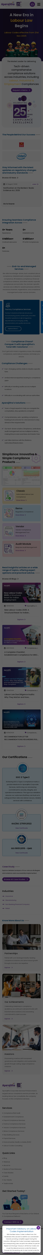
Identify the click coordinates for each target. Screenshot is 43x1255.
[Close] (38, 1228)
